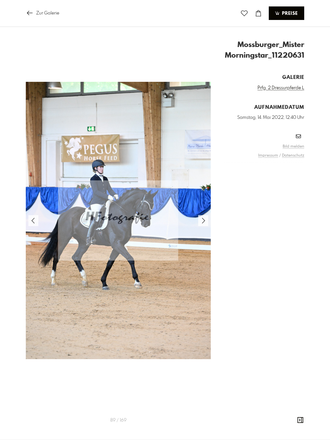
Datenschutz (293, 156)
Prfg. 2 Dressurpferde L (280, 88)
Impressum (268, 156)
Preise (289, 13)
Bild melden (293, 146)
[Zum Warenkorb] (258, 13)
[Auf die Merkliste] (244, 13)
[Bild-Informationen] (300, 420)
